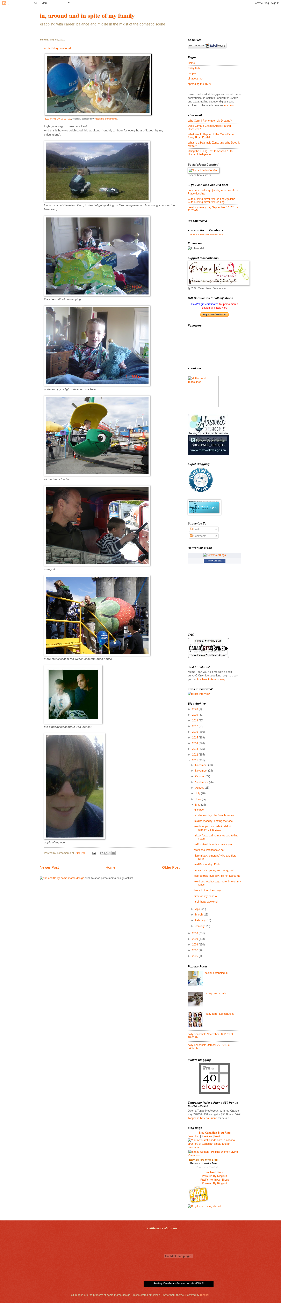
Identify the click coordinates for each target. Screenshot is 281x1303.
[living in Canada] (199, 1202)
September (202, 782)
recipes (192, 73)
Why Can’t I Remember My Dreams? (210, 120)
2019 (195, 714)
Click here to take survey (210, 679)
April (198, 909)
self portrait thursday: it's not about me (217, 875)
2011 (195, 760)
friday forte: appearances (219, 1013)
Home (110, 867)
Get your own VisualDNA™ (190, 1283)
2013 (195, 748)
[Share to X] (110, 853)
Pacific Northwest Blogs (214, 1179)
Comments (199, 535)
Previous (207, 1136)
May (198, 804)
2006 (195, 956)
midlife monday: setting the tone (213, 820)
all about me (195, 78)
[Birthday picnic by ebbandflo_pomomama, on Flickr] (74, 838)
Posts (196, 529)
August (199, 787)
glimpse (199, 809)
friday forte (194, 68)
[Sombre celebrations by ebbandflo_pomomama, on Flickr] (73, 722)
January (200, 926)
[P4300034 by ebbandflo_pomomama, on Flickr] (97, 474)
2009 (195, 939)
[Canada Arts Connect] (208, 657)
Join (190, 1136)
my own (228, 105)
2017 (195, 726)
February (201, 920)
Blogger (204, 1294)
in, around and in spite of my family (87, 15)
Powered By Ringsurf (214, 1176)
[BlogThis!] (106, 853)
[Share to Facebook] (113, 853)
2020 (195, 709)
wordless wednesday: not (209, 849)
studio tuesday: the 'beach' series (214, 815)
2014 (195, 743)
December (201, 765)
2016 (195, 731)
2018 (195, 720)
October (200, 776)
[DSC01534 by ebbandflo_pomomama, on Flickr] (97, 295)
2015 (195, 737)
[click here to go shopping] (62, 878)
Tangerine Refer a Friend (202, 1118)
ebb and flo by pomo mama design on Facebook (206, 234)
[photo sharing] (98, 114)
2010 (195, 933)
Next (217, 1136)
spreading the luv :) (199, 83)
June (198, 799)
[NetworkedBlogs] (214, 555)
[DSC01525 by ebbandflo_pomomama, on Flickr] (97, 384)
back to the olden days (208, 890)
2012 (195, 754)
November (201, 770)
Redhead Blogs (215, 1172)
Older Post (171, 867)
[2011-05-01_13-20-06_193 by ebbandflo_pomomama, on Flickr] (97, 200)
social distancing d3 (216, 972)
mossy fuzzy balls (215, 993)
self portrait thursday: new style (213, 844)
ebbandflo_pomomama (105, 118)
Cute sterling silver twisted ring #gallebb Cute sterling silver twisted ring (211, 200)
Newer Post (49, 867)
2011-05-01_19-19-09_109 (58, 118)
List (197, 1136)
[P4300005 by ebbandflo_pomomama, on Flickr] (97, 654)
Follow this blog (214, 560)
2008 (195, 944)
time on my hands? (205, 896)
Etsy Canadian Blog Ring (215, 1132)
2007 (195, 950)
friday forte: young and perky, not (214, 870)
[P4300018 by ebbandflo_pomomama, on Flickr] (97, 564)
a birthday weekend (57, 48)
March (199, 914)
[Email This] (102, 853)
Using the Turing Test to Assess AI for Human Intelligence (210, 153)
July (198, 793)
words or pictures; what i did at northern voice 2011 (212, 828)
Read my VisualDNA (163, 1283)
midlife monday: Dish (206, 864)
